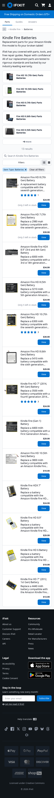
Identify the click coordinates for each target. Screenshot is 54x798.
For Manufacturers (37, 638)
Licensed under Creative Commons (27, 783)
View (43, 205)
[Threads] (48, 729)
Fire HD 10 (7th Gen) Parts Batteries (29, 76)
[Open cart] (43, 5)
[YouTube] (30, 729)
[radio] (44, 162)
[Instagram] (24, 729)
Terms (5, 673)
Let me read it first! (14, 704)
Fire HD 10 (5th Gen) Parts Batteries (29, 90)
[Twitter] (18, 729)
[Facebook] (12, 729)
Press (31, 643)
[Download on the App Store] (40, 665)
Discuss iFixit (8, 633)
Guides (19, 21)
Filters (21, 162)
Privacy (5, 668)
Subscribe (44, 698)
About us (6, 624)
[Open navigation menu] (4, 5)
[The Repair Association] (27, 735)
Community (34, 624)
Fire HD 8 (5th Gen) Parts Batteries (29, 131)
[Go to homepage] (17, 5)
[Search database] (36, 5)
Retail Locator (35, 633)
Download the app (39, 658)
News (31, 648)
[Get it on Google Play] (40, 675)
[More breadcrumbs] (4, 29)
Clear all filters (37, 169)
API (4, 643)
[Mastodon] (36, 729)
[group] (47, 162)
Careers (6, 638)
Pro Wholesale (35, 629)
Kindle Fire (15, 29)
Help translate (25, 719)
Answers (32, 21)
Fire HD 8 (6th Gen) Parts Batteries (29, 117)
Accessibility (8, 663)
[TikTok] (6, 729)
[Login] (49, 5)
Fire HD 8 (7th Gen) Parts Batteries (29, 104)
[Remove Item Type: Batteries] (25, 169)
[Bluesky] (42, 729)
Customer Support (11, 629)
